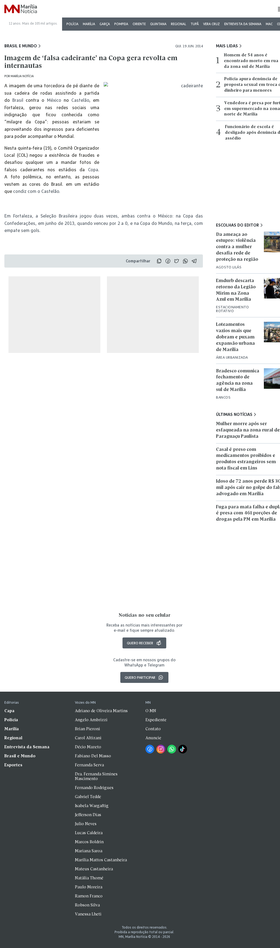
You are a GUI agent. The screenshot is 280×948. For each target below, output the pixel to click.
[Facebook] (149, 749)
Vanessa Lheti (88, 914)
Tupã (195, 24)
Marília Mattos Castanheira (101, 860)
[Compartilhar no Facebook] (168, 261)
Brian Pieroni (87, 729)
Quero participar (140, 677)
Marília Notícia (22, 76)
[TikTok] (182, 749)
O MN (150, 711)
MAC (269, 24)
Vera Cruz (211, 24)
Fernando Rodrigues (94, 788)
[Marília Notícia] (20, 9)
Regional (178, 24)
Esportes (13, 765)
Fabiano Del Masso (93, 756)
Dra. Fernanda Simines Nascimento (96, 776)
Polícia (72, 24)
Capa (9, 711)
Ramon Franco (89, 896)
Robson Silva (87, 905)
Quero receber (140, 643)
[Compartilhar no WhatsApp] (185, 261)
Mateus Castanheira (94, 869)
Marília (89, 24)
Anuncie (153, 738)
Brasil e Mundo (20, 46)
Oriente (139, 24)
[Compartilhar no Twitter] (176, 261)
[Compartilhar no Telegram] (194, 261)
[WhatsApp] (171, 749)
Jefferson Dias (88, 815)
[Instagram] (160, 749)
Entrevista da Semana (242, 24)
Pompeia (121, 24)
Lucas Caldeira (89, 833)
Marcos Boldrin (89, 842)
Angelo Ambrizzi (91, 720)
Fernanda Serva (89, 765)
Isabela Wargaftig (92, 806)
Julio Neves (86, 824)
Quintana (158, 24)
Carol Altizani (88, 738)
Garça (105, 24)
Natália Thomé (89, 878)
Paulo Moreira (88, 887)
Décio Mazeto (88, 747)
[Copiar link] (159, 261)
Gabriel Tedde (88, 797)
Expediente (156, 720)
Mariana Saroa (88, 851)
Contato (153, 729)
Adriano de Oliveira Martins (101, 711)
